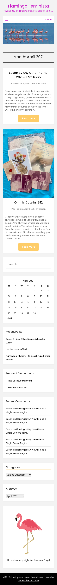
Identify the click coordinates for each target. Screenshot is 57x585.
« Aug (9, 317)
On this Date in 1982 (28, 202)
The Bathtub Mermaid (20, 380)
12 (9, 301)
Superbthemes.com (28, 580)
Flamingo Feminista (28, 6)
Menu (48, 19)
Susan (42, 83)
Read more (28, 118)
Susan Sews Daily (17, 387)
